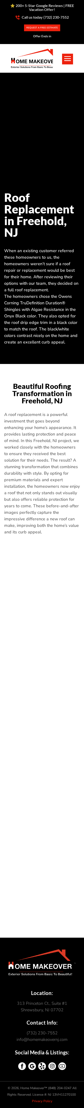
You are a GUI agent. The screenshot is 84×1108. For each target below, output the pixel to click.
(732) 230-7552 (42, 1033)
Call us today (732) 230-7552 (45, 17)
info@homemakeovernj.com (42, 1039)
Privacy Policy (42, 1101)
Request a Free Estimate (42, 27)
